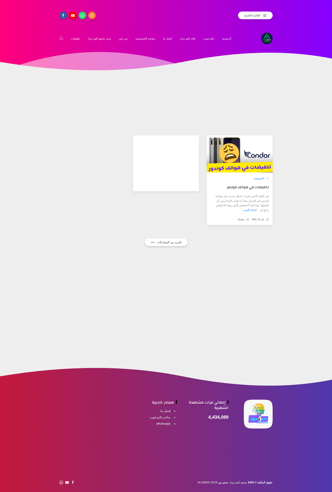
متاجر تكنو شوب (160, 417)
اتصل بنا (167, 38)
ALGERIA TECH (207, 482)
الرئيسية (226, 38)
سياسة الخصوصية (145, 38)
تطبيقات (75, 38)
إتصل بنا (165, 411)
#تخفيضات (258, 178)
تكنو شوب (208, 38)
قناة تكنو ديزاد (187, 38)
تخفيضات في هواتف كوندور (248, 187)
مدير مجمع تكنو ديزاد (99, 38)
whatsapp (163, 423)
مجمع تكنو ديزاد (238, 482)
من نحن (123, 38)
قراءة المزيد (250, 209)
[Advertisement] (166, 108)
